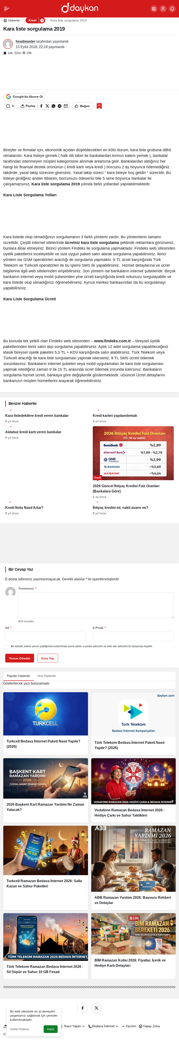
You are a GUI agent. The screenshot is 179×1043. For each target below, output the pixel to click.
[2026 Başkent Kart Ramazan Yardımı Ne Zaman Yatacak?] (45, 790)
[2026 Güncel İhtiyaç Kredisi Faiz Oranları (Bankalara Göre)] (133, 462)
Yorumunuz (27, 588)
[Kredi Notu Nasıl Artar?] (45, 508)
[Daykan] (79, 8)
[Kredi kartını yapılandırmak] (133, 416)
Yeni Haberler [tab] (46, 676)
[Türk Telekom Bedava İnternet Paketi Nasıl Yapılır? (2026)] (133, 723)
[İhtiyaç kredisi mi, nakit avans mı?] (133, 508)
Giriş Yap (47, 658)
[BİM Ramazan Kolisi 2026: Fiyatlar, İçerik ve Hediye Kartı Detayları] (133, 946)
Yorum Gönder (19, 658)
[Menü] (6, 8)
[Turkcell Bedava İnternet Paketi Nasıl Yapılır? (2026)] (45, 723)
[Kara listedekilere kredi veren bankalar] (45, 416)
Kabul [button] (50, 1029)
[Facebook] (82, 1008)
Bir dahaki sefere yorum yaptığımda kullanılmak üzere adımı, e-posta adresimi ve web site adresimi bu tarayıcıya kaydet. (82, 646)
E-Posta (99, 627)
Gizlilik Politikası (19, 1029)
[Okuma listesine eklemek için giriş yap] (99, 106)
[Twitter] (96, 1008)
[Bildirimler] (172, 8)
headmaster (25, 41)
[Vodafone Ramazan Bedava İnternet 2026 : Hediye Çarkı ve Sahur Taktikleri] (133, 790)
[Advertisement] (89, 72)
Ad (8, 627)
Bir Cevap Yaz (21, 569)
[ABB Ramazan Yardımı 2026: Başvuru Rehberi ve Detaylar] (133, 868)
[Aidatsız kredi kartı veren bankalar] (45, 462)
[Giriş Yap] (163, 8)
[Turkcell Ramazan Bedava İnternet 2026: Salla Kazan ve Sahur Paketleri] (45, 868)
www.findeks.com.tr (112, 341)
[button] (153, 8)
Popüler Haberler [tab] (18, 676)
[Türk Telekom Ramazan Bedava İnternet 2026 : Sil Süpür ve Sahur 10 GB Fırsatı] (45, 946)
